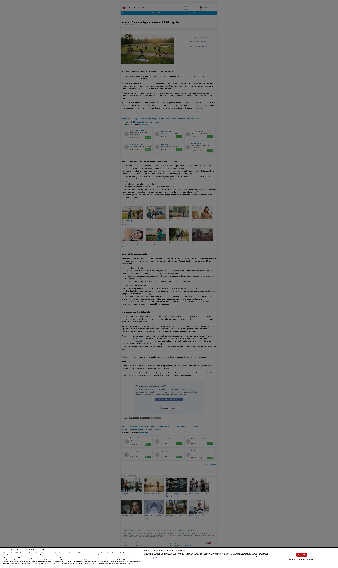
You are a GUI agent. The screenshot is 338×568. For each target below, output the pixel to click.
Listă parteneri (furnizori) (151, 558)
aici (53, 561)
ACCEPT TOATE (302, 554)
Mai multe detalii (103, 554)
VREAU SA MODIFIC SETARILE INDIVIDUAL (301, 559)
